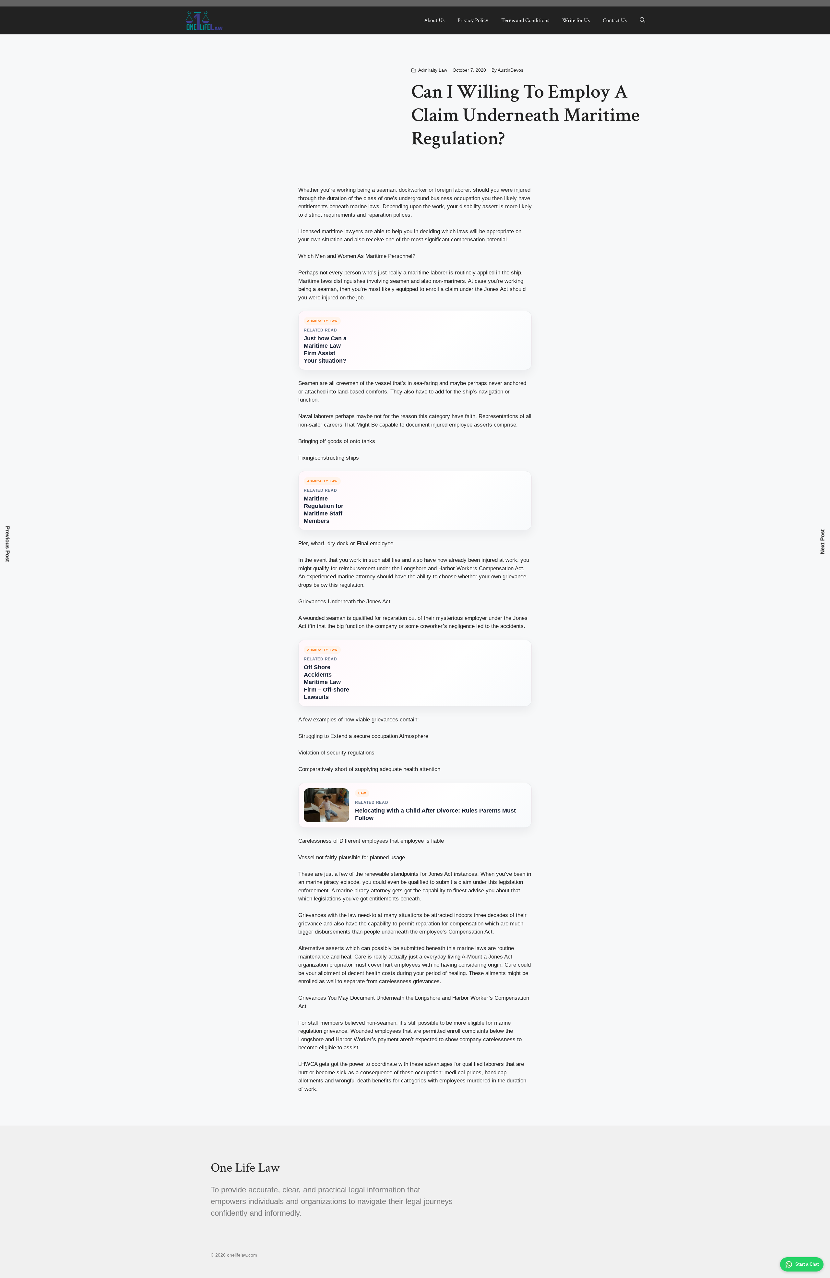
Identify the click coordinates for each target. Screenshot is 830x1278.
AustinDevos (510, 70)
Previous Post (8, 544)
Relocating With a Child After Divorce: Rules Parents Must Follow (435, 814)
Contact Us (615, 20)
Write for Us (576, 20)
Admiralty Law (432, 70)
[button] (642, 20)
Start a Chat (807, 1264)
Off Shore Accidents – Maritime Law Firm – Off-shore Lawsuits (326, 682)
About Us (434, 20)
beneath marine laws (354, 206)
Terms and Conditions (525, 20)
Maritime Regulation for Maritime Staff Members (323, 509)
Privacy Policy (472, 20)
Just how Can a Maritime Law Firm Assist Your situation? (325, 349)
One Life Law (245, 1167)
